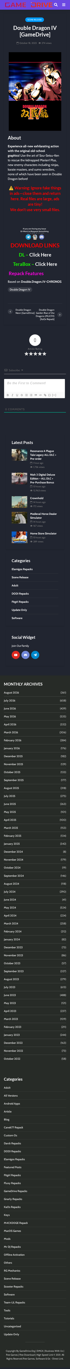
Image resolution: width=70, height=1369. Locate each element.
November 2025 (13, 764)
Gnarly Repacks (13, 1199)
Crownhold (36, 498)
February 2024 (13, 931)
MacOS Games (12, 1231)
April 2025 (10, 820)
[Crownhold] (19, 501)
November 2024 (13, 859)
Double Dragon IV (20, 289)
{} (49, 395)
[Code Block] (40, 395)
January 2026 (12, 748)
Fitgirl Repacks (12, 1175)
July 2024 (10, 891)
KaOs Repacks (12, 1207)
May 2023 (10, 1003)
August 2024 (11, 883)
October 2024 (12, 867)
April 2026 (10, 724)
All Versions (11, 1095)
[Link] (45, 395)
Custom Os (10, 1135)
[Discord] (25, 655)
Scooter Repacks (13, 1286)
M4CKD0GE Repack (16, 1223)
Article (7, 1111)
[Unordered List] (31, 395)
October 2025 (12, 772)
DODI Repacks (12, 1151)
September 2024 (14, 875)
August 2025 (11, 788)
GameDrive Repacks (15, 1191)
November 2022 (13, 1051)
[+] (54, 395)
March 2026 (11, 732)
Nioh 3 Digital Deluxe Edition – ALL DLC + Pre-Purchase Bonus (42, 478)
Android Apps (12, 1103)
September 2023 (14, 971)
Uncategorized (12, 1326)
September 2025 (14, 780)
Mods (7, 1239)
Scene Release (34, 19)
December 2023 (13, 947)
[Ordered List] (26, 395)
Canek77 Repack (13, 1127)
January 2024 (12, 939)
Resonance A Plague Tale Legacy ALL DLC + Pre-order (43, 454)
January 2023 (12, 1035)
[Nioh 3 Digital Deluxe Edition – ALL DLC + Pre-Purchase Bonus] (19, 478)
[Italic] (12, 395)
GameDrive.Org (27, 1350)
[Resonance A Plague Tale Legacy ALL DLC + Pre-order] (19, 454)
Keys (7, 1215)
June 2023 (10, 995)
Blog (6, 1119)
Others (8, 1262)
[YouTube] (16, 655)
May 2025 (10, 812)
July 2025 (9, 796)
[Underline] (17, 395)
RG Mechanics (12, 1270)
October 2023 (12, 963)
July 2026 (9, 700)
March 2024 (11, 923)
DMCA (40, 1350)
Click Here (40, 254)
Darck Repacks (12, 1143)
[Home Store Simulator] (19, 537)
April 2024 (10, 915)
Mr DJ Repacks (12, 1246)
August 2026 (11, 692)
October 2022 (12, 1058)
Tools (7, 1310)
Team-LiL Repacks (14, 1302)
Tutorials (9, 1318)
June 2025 (10, 804)
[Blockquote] (35, 395)
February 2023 (12, 1027)
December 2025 (13, 756)
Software (9, 1294)
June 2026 (10, 708)
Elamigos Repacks (14, 1159)
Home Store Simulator (43, 533)
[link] (35, 219)
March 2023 (11, 1019)
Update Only (11, 1334)
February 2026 (12, 740)
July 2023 (9, 987)
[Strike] (21, 395)
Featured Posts (12, 1167)
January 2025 (12, 843)
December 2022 (13, 1043)
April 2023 (10, 1011)
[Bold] (7, 395)
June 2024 (10, 899)
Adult (7, 1087)
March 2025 (11, 828)
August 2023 (11, 979)
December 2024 (13, 851)
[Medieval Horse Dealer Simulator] (19, 517)
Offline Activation (14, 1254)
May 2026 (10, 716)
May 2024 (10, 907)
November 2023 (13, 955)
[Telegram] (35, 655)
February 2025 (12, 836)
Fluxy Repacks (12, 1183)
